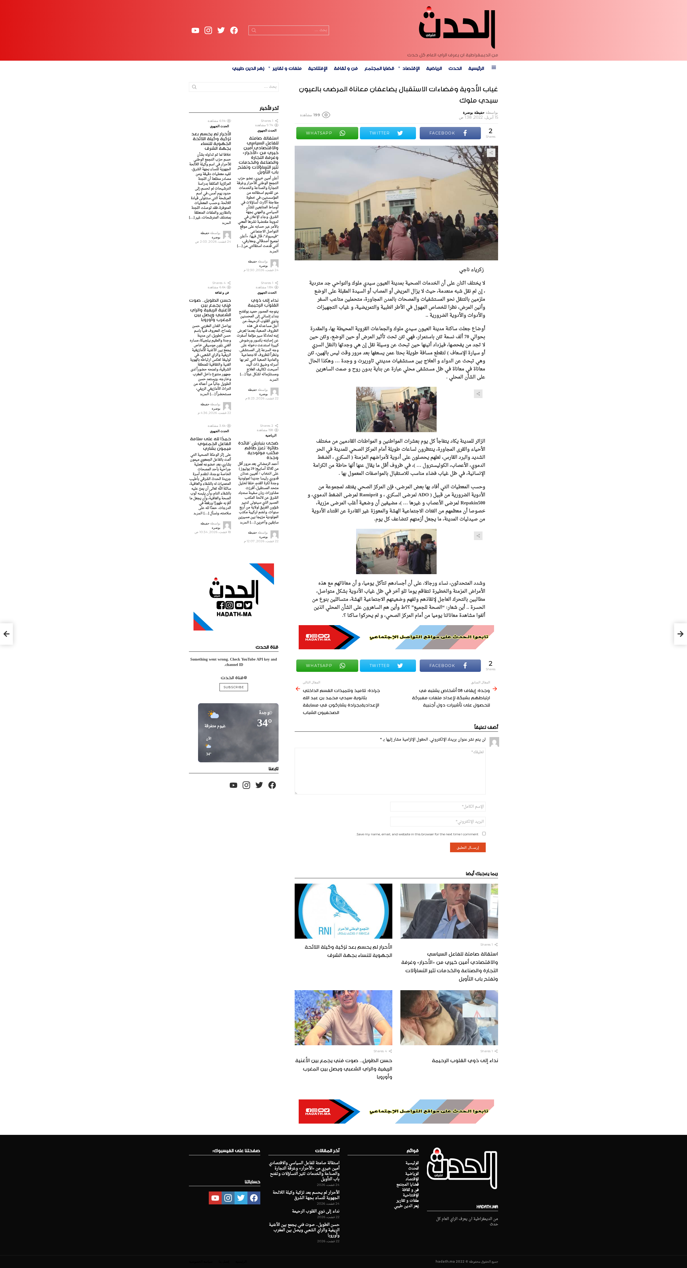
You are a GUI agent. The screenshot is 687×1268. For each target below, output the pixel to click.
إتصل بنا (224, 1261)
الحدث (455, 67)
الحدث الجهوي (266, 130)
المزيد (274, 251)
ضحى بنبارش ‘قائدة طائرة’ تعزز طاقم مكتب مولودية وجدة (258, 449)
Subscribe (234, 687)
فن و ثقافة (346, 67)
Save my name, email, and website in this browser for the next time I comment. (417, 834)
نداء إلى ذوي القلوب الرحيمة (465, 1059)
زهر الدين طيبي (248, 67)
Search (254, 31)
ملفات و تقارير (287, 67)
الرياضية (434, 67)
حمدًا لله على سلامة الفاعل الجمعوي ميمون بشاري (210, 442)
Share (491, 152)
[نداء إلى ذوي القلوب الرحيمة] (449, 1017)
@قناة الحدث (234, 677)
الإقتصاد (411, 67)
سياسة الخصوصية (201, 1261)
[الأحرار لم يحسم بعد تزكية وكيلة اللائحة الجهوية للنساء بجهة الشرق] (343, 911)
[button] (207, 747)
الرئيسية (476, 67)
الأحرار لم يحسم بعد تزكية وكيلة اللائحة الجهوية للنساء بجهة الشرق (348, 950)
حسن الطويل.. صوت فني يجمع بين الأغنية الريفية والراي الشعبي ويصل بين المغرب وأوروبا (343, 1068)
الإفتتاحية (317, 67)
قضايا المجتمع (379, 67)
